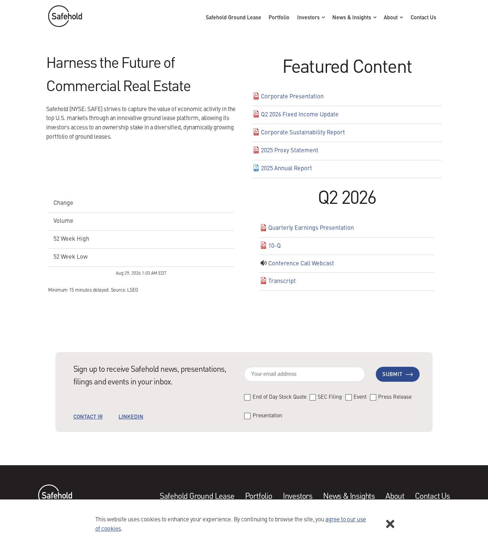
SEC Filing (330, 397)
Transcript (282, 281)
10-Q (274, 246)
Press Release (395, 397)
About (391, 18)
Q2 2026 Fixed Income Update (300, 115)
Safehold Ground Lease (233, 18)
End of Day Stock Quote (279, 397)
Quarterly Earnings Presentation (311, 228)
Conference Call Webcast (301, 264)
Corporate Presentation (292, 97)
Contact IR (88, 417)
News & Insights (352, 18)
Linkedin (131, 417)
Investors (309, 18)
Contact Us (423, 18)
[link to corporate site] (65, 18)
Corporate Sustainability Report (303, 133)
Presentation (267, 416)
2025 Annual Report (286, 169)
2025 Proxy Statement (289, 151)
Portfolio (279, 18)
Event (360, 397)
